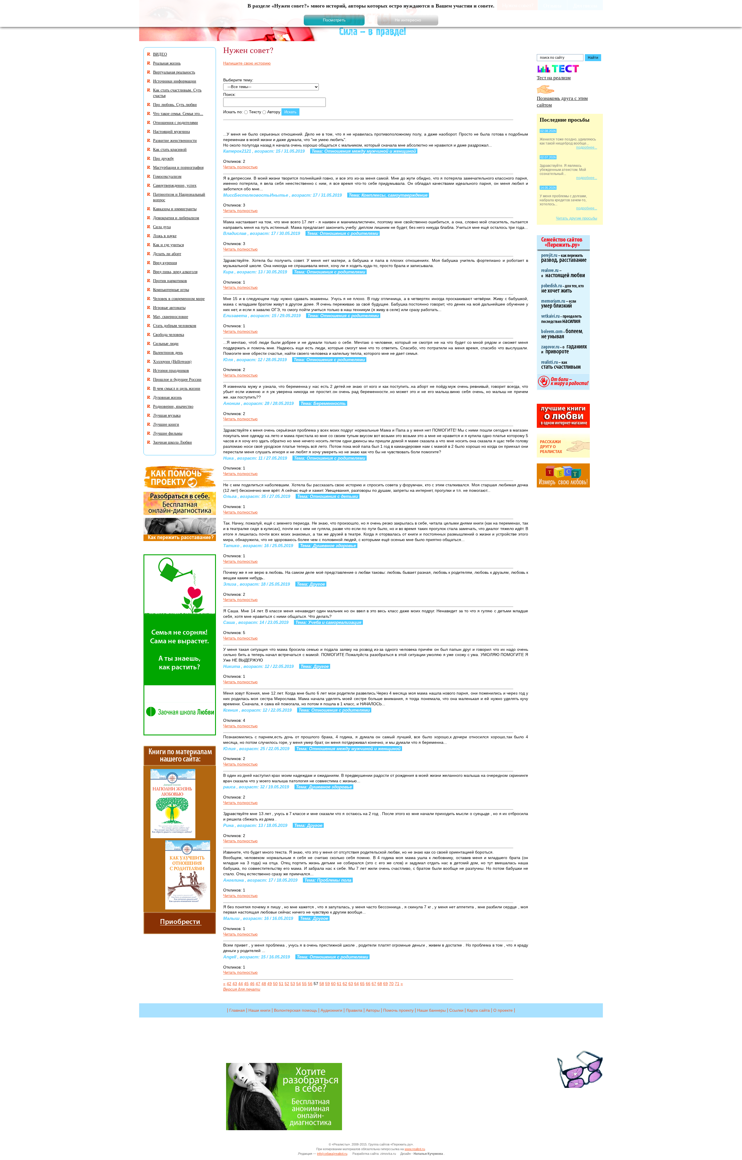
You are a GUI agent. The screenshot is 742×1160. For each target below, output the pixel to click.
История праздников (171, 370)
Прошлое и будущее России (177, 379)
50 (275, 983)
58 (321, 983)
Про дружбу (163, 158)
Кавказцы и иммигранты (175, 208)
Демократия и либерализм (176, 217)
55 (304, 983)
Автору (273, 111)
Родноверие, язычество (173, 406)
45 (246, 983)
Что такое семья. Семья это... (178, 113)
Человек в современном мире (179, 298)
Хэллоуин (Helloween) (172, 361)
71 (397, 983)
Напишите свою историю (247, 63)
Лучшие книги (166, 424)
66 (368, 983)
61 (339, 983)
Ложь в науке (165, 235)
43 (234, 983)
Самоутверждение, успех (175, 185)
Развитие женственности (175, 140)
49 (269, 983)
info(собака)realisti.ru (332, 1153)
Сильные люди (166, 343)
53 (292, 983)
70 (391, 983)
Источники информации (174, 81)
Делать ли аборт (167, 253)
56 (310, 983)
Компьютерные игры (171, 289)
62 (345, 983)
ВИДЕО (160, 54)
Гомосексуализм (167, 176)
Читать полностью (240, 167)
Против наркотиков (170, 280)
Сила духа (162, 226)
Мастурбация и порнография (178, 167)
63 (350, 983)
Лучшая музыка (167, 415)
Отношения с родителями (175, 122)
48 (263, 983)
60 (333, 983)
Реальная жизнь (167, 63)
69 (385, 983)
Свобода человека (168, 334)
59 (327, 983)
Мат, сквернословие (170, 316)
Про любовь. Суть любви (175, 104)
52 (287, 983)
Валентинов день (168, 352)
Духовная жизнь (167, 397)
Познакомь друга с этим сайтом (562, 101)
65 (362, 983)
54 (298, 983)
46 (252, 983)
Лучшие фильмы (167, 433)
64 (356, 983)
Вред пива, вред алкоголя (175, 271)
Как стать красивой (170, 149)
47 (258, 983)
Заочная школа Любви (172, 442)
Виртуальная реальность (174, 72)
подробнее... (586, 147)
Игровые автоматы (169, 307)
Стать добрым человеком (174, 325)
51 (281, 983)
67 (374, 983)
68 (379, 983)
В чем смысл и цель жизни (176, 388)
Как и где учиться (168, 244)
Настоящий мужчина (171, 131)
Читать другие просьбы (576, 218)
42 (229, 983)
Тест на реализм (554, 77)
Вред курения (165, 262)
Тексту (254, 111)
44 (240, 983)
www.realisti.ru (415, 1149)
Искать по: (233, 111)
